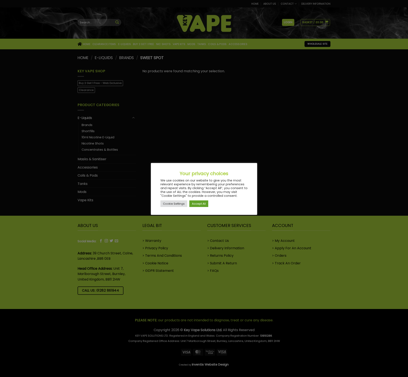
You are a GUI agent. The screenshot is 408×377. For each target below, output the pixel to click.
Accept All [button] (199, 204)
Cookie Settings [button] (174, 204)
